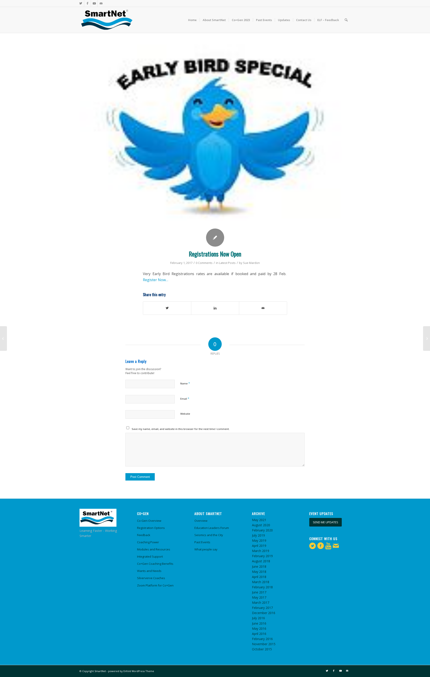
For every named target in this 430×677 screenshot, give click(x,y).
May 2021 (259, 520)
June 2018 (259, 566)
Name (185, 383)
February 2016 (262, 639)
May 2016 (259, 628)
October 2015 (262, 649)
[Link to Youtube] (94, 3)
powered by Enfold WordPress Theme (131, 671)
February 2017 (262, 608)
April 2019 (259, 545)
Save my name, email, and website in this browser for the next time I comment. (181, 429)
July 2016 (258, 618)
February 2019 (262, 556)
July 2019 (258, 535)
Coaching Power (148, 542)
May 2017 (259, 597)
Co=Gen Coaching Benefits (155, 564)
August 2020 (261, 525)
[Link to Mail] (101, 3)
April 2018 (259, 577)
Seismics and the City (208, 535)
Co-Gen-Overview (149, 521)
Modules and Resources (153, 549)
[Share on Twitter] (167, 308)
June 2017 (259, 592)
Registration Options (151, 528)
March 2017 (260, 602)
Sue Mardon (251, 263)
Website (185, 413)
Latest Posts (227, 263)
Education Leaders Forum (211, 528)
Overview (200, 521)
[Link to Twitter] (80, 3)
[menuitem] (192, 20)
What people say (205, 549)
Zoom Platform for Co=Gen (155, 585)
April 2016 (259, 634)
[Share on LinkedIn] (215, 308)
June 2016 (259, 623)
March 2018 (260, 582)
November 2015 (263, 644)
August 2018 (261, 561)
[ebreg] (215, 134)
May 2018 (259, 571)
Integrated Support (150, 556)
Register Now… (155, 279)
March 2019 (260, 551)
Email (184, 399)
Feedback (143, 535)
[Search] (346, 20)
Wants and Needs (149, 571)
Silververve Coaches (151, 578)
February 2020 (262, 530)
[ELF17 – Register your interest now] (3, 338)
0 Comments (204, 263)
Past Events (202, 542)
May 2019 (259, 540)
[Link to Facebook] (87, 3)
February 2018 (262, 587)
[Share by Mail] (263, 308)
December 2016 (263, 613)
